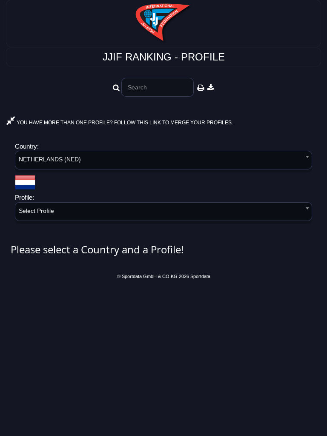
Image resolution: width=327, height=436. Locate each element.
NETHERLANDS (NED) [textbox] (50, 159)
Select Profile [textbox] (36, 210)
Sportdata (200, 276)
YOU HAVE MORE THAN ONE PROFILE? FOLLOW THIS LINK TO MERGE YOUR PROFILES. (124, 123)
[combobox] (163, 161)
